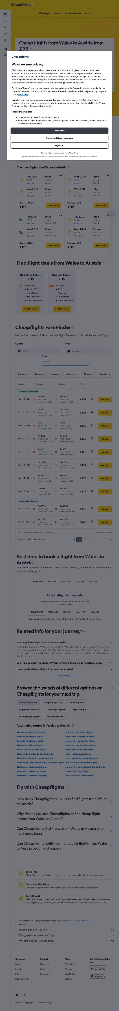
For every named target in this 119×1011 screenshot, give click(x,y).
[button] (59, 131)
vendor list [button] (23, 94)
